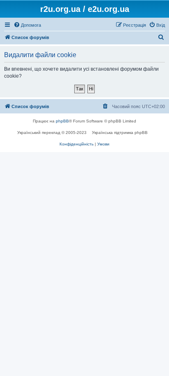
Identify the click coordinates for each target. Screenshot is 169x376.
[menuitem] (27, 25)
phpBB (62, 121)
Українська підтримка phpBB (120, 132)
